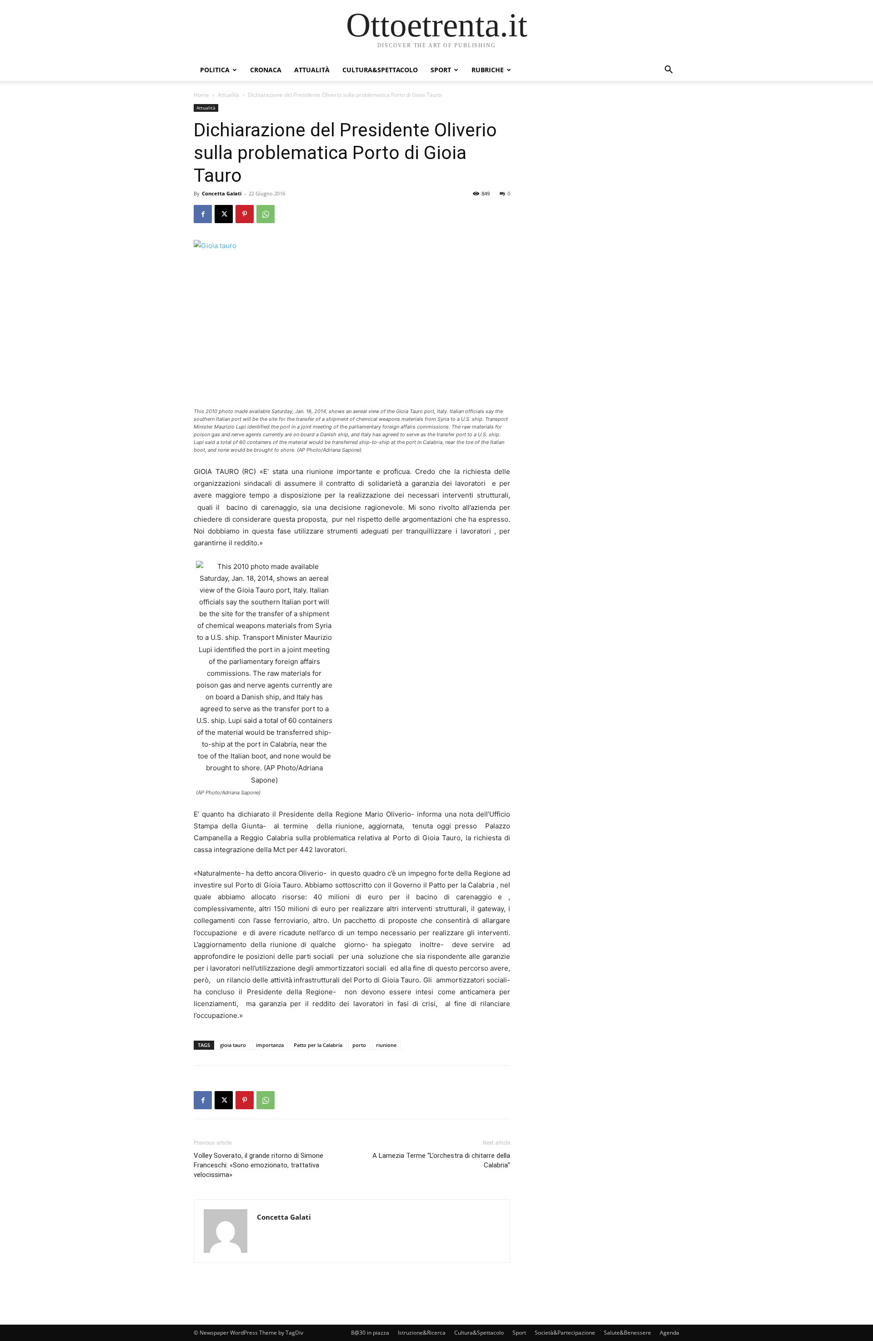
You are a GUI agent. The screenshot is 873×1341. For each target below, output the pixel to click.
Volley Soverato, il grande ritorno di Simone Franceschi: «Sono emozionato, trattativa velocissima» (258, 1165)
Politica (215, 69)
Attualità (312, 69)
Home (201, 95)
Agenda (669, 1332)
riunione (386, 1045)
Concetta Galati (221, 193)
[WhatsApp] (265, 214)
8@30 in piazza (370, 1332)
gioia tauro (233, 1045)
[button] (668, 70)
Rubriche (488, 69)
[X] (224, 214)
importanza (270, 1045)
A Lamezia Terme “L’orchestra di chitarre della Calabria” (441, 1160)
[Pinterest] (245, 214)
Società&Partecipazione (565, 1332)
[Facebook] (203, 214)
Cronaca (265, 69)
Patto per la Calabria (318, 1045)
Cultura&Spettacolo (380, 69)
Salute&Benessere (627, 1332)
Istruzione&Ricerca (422, 1332)
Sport (441, 69)
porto (359, 1045)
